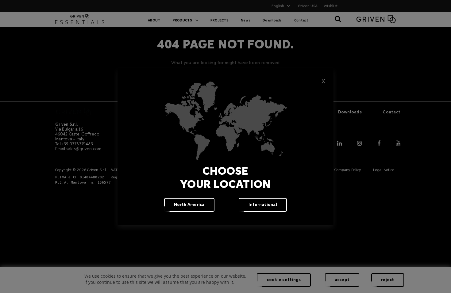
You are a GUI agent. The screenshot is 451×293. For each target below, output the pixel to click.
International (263, 205)
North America (189, 205)
